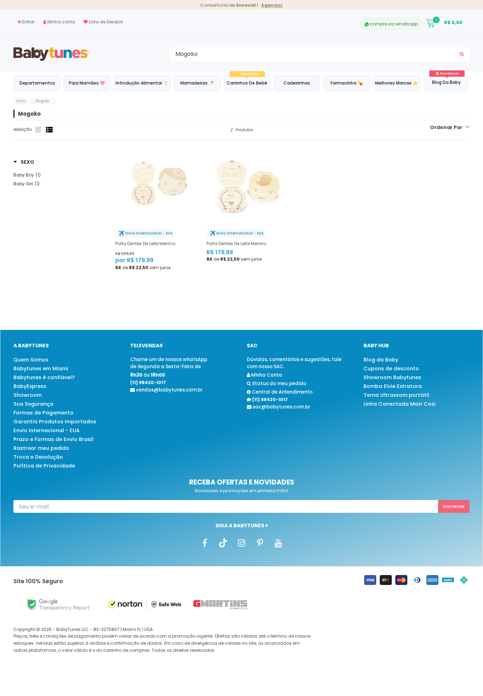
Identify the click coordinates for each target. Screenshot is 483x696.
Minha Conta (266, 375)
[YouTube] (278, 542)
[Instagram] (241, 542)
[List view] (49, 129)
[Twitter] (223, 542)
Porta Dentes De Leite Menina (145, 243)
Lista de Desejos (105, 22)
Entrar (28, 22)
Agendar (272, 5)
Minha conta (60, 22)
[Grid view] (38, 129)
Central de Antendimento (282, 392)
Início (21, 101)
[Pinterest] (260, 542)
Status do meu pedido (278, 383)
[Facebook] (205, 542)
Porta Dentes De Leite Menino (236, 243)
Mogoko (43, 101)
